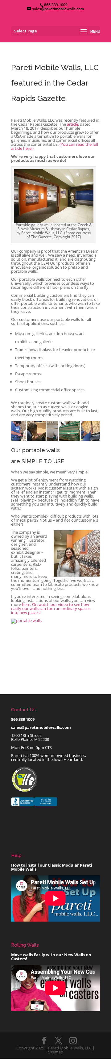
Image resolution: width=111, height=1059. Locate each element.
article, (73, 124)
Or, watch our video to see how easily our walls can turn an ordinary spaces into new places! (50, 608)
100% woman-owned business (57, 755)
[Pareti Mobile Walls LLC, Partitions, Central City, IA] (34, 806)
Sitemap (55, 1052)
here (26, 604)
